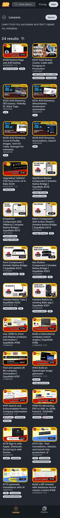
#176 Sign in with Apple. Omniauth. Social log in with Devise (12, 448)
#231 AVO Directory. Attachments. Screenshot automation (43, 105)
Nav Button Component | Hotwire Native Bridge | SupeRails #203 (44, 267)
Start (53, 4)
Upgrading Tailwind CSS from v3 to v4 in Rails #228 (14, 181)
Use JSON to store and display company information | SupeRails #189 (15, 338)
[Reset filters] (22, 38)
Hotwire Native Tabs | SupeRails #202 (15, 301)
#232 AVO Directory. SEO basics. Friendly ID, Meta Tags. (14, 103)
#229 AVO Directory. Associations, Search (44, 139)
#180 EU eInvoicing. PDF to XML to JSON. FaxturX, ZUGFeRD (44, 408)
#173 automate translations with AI (14, 486)
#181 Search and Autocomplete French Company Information (15, 408)
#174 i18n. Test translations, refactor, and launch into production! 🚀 (44, 448)
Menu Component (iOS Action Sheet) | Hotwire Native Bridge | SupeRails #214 (44, 223)
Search (51, 17)
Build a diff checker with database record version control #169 (44, 487)
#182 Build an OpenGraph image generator (42, 370)
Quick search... (26, 4)
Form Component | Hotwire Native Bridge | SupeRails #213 (15, 265)
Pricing (42, 4)
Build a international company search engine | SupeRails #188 (43, 338)
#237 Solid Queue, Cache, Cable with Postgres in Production (42, 64)
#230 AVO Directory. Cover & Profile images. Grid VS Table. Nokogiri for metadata (14, 143)
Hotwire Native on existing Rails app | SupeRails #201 (42, 302)
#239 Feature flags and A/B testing (13, 61)
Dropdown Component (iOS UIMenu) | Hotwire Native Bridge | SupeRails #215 (13, 224)
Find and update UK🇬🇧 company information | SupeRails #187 (14, 372)
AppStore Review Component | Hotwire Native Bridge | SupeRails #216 (44, 182)
